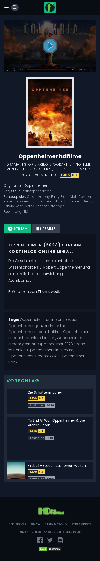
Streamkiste (81, 524)
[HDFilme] (50, 7)
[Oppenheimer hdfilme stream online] (50, 46)
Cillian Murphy (38, 196)
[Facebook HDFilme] (40, 540)
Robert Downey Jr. (18, 201)
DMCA (35, 524)
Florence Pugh (46, 201)
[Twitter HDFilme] (50, 540)
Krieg (43, 164)
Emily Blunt (60, 196)
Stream (20, 229)
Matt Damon (80, 196)
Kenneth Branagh (50, 206)
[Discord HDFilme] (60, 540)
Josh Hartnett (71, 201)
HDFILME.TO (38, 532)
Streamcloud (56, 524)
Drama (13, 164)
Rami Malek (24, 206)
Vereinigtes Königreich (30, 169)
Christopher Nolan (36, 191)
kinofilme (82, 164)
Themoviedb (49, 291)
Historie (29, 164)
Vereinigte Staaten (72, 169)
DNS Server (17, 524)
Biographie (60, 164)
